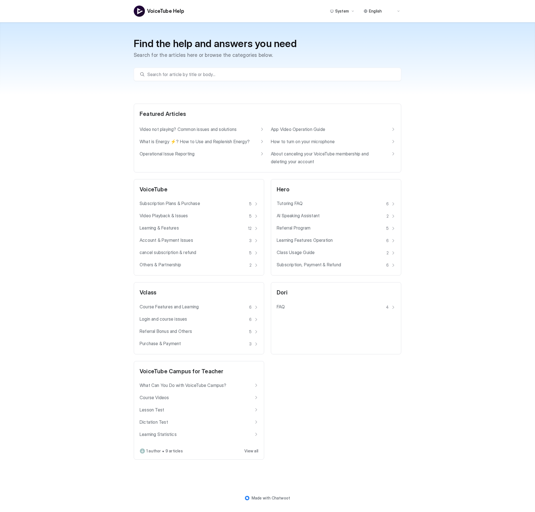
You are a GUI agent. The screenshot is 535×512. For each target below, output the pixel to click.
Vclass (148, 292)
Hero (283, 189)
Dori (282, 292)
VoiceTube (153, 189)
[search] (270, 74)
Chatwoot (281, 498)
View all (251, 450)
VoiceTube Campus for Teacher (181, 371)
